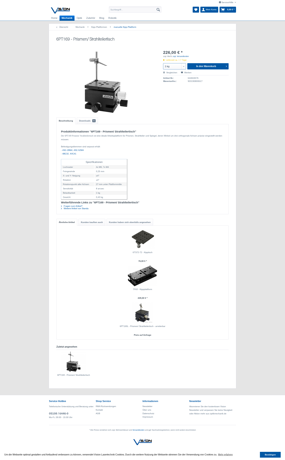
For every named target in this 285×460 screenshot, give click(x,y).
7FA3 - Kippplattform (142, 289)
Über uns (146, 410)
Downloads (87, 121)
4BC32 (65, 153)
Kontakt (99, 410)
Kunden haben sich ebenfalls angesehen (130, 222)
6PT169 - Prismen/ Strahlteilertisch (73, 375)
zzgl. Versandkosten (181, 56)
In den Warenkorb (206, 66)
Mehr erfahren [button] (225, 454)
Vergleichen (171, 72)
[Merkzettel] (196, 10)
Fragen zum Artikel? (73, 206)
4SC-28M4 (67, 150)
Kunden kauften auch (92, 222)
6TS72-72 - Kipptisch (142, 252)
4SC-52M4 (79, 150)
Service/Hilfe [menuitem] (227, 2)
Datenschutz (148, 413)
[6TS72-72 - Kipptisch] (142, 239)
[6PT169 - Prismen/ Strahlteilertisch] (73, 361)
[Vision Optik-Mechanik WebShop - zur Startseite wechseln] (60, 10)
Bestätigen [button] (270, 454)
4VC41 (73, 153)
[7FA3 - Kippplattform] (142, 276)
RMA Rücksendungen (106, 406)
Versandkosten (138, 430)
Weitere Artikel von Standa (75, 208)
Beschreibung (66, 121)
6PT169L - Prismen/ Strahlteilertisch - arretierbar (142, 326)
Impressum (147, 417)
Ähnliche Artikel (67, 222)
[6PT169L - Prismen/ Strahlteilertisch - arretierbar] (142, 312)
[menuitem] (135, 10)
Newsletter (147, 406)
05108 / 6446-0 (58, 413)
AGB (98, 413)
